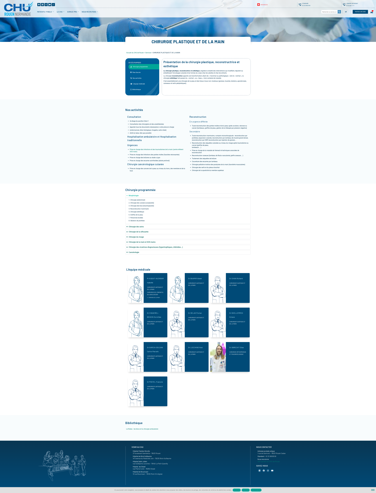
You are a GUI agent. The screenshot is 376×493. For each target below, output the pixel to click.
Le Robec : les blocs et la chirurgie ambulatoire (142, 429)
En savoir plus (256, 490)
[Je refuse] (373, 490)
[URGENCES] (258, 4)
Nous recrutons (89, 12)
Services (148, 53)
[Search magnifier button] (339, 11)
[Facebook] (38, 4)
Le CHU (59, 12)
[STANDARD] (300, 4)
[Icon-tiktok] (53, 4)
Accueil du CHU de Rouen (135, 53)
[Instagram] (46, 4)
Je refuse (246, 490)
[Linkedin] (42, 4)
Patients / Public (44, 12)
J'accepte (237, 490)
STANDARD (305, 3)
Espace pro (72, 12)
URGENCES (264, 4)
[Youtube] (49, 4)
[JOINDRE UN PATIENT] (344, 4)
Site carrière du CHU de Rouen (269, 461)
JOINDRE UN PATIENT (352, 3)
